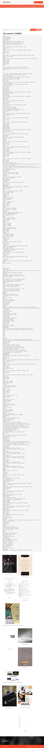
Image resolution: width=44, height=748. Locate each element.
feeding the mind (25, 576)
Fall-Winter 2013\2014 (25, 644)
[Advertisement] (22, 18)
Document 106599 (25, 600)
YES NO (25, 730)
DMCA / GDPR (36, 746)
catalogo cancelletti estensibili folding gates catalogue (12, 625)
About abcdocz (29, 746)
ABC (6, 2)
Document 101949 (9, 574)
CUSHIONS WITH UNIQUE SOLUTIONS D (25, 707)
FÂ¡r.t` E (9, 597)
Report (33, 29)
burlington (25, 667)
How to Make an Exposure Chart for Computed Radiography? (13, 682)
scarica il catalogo (9, 707)
